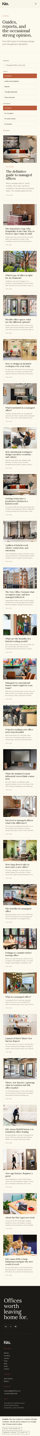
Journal (6, 1358)
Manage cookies (10, 1432)
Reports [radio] (7, 86)
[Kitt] (20, 1342)
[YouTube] (15, 1326)
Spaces (6, 1353)
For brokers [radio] (8, 124)
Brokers (6, 1381)
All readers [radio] (8, 108)
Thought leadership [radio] (11, 92)
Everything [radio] (8, 76)
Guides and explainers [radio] (12, 81)
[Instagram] (11, 1326)
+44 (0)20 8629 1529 (10, 1393)
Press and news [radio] (10, 97)
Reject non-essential (12, 1428)
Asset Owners (8, 1378)
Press (5, 1361)
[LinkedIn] (6, 1326)
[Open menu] (36, 4)
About (6, 1366)
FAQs (5, 1363)
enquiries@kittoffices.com (12, 1391)
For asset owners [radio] (10, 118)
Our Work (7, 1355)
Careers (6, 1369)
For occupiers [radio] (9, 113)
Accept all (24, 1432)
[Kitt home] (17, 3)
